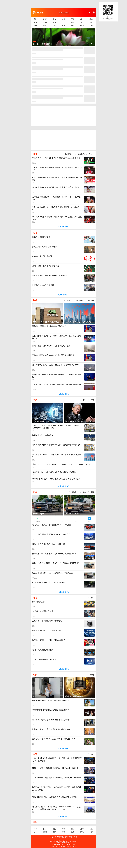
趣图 (54, 828)
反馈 (75, 837)
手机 (84, 400)
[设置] (94, 12)
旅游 (54, 832)
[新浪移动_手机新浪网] (37, 12)
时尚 (35, 674)
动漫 (72, 832)
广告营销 (68, 837)
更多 (91, 25)
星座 (91, 22)
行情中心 (79, 300)
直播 (35, 22)
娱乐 (63, 19)
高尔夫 (91, 154)
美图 (45, 22)
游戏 (35, 754)
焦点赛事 (68, 154)
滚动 (35, 822)
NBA (54, 22)
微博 (82, 25)
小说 (35, 25)
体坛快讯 (81, 154)
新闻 (35, 19)
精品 (72, 25)
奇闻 (35, 828)
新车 (84, 492)
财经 (45, 19)
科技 (82, 19)
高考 (92, 598)
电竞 (92, 754)
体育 (54, 19)
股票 (72, 22)
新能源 (74, 492)
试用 (92, 400)
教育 (45, 25)
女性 (54, 25)
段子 (45, 828)
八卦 (35, 832)
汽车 (82, 22)
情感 (45, 832)
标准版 (61, 13)
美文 (63, 828)
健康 (63, 25)
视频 (91, 19)
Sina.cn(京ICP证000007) (58, 846)
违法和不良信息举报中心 (63, 843)
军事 (72, 19)
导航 (51, 837)
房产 (63, 22)
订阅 (91, 828)
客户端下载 (59, 837)
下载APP (90, 300)
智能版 (66, 13)
